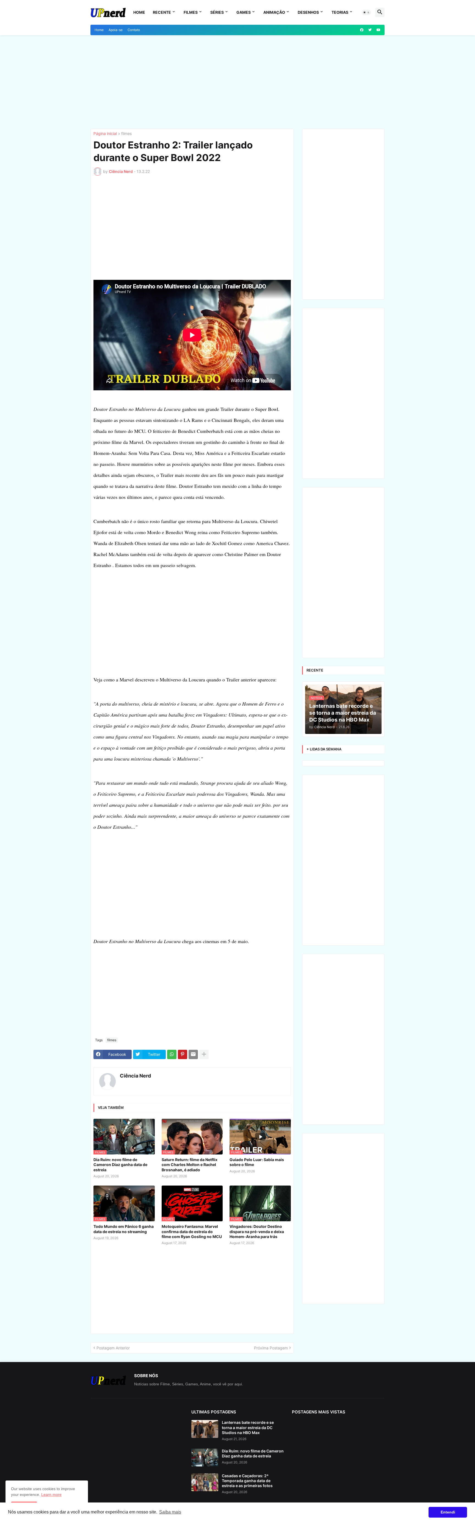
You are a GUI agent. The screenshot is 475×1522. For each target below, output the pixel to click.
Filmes (191, 12)
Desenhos (308, 12)
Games (243, 12)
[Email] (193, 1054)
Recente (162, 12)
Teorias (340, 12)
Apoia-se (116, 30)
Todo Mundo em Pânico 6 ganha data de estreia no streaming (123, 1229)
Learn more (51, 1494)
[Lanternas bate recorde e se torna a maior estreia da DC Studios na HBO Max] (204, 1429)
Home (139, 12)
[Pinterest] (182, 1054)
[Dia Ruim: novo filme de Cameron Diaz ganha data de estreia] (204, 1457)
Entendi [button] (448, 1512)
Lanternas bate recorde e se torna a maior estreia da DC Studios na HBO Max (248, 1427)
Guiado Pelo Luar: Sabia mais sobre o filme (257, 1162)
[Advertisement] (237, 81)
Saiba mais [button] (170, 1512)
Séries (217, 12)
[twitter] (370, 30)
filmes (126, 134)
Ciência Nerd (135, 1076)
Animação (274, 12)
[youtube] (378, 30)
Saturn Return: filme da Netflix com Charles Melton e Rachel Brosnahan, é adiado (189, 1164)
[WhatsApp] (171, 1054)
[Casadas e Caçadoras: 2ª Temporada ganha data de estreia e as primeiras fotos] (204, 1482)
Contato (134, 30)
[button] (366, 12)
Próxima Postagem (271, 1348)
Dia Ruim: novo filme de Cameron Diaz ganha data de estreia (120, 1164)
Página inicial (105, 134)
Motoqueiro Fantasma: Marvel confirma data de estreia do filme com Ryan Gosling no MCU (192, 1231)
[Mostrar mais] (204, 1054)
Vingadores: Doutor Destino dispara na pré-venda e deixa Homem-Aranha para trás (257, 1231)
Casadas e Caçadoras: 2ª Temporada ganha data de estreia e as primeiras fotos (247, 1480)
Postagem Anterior (113, 1348)
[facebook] (361, 30)
